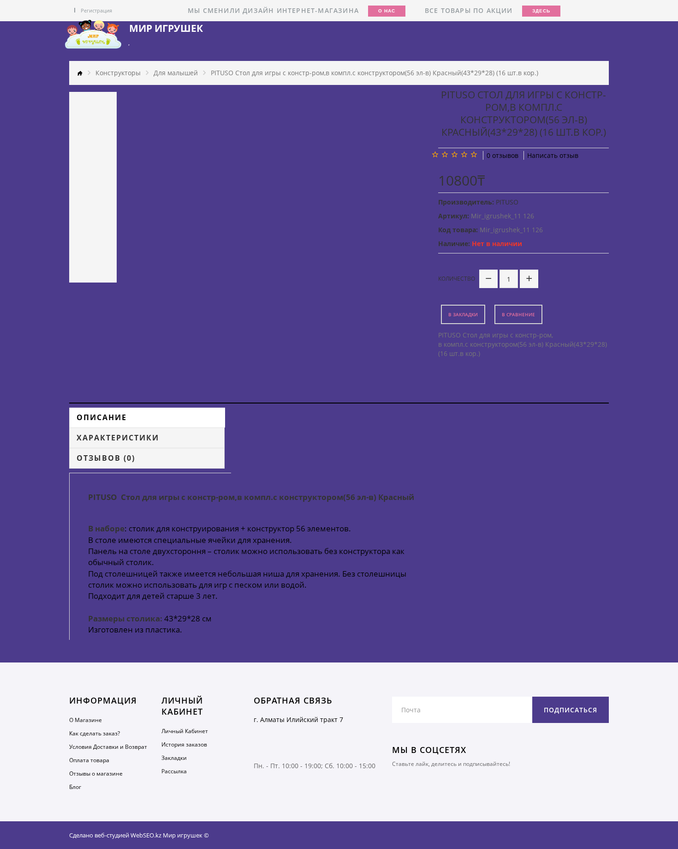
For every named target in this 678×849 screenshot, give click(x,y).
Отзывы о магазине (96, 773)
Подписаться (570, 709)
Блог (75, 787)
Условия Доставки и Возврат (108, 747)
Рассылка (174, 771)
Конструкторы (118, 72)
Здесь (541, 10)
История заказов (184, 744)
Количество (456, 279)
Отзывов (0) (106, 458)
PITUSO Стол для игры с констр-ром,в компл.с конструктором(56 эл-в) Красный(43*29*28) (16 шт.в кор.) (374, 72)
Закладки (174, 758)
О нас (386, 10)
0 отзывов (502, 155)
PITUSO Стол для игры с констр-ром (495, 335)
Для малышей (176, 72)
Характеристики (118, 438)
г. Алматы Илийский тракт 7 (298, 719)
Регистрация (96, 10)
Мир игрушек (166, 28)
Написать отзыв (552, 155)
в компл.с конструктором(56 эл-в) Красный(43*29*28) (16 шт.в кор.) (522, 349)
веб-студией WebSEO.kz (128, 835)
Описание (102, 417)
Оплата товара (89, 760)
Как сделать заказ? (94, 733)
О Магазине (85, 720)
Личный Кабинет (184, 731)
